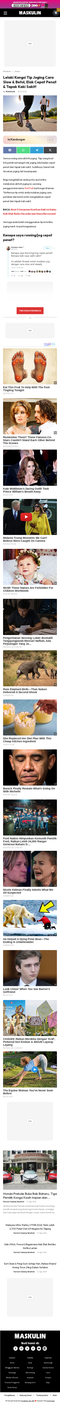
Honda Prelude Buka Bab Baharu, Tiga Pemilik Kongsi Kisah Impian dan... (30, 1195)
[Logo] (30, 13)
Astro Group (51, 1401)
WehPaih (29, 188)
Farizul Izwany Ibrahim (13, 1201)
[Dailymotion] (45, 1348)
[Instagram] (21, 1348)
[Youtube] (39, 1348)
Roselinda (10, 91)
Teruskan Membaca (30, 310)
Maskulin (7, 71)
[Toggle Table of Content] (48, 139)
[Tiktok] (33, 1348)
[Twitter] (27, 1348)
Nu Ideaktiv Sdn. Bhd (27, 1401)
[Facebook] (15, 1348)
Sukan (17, 71)
